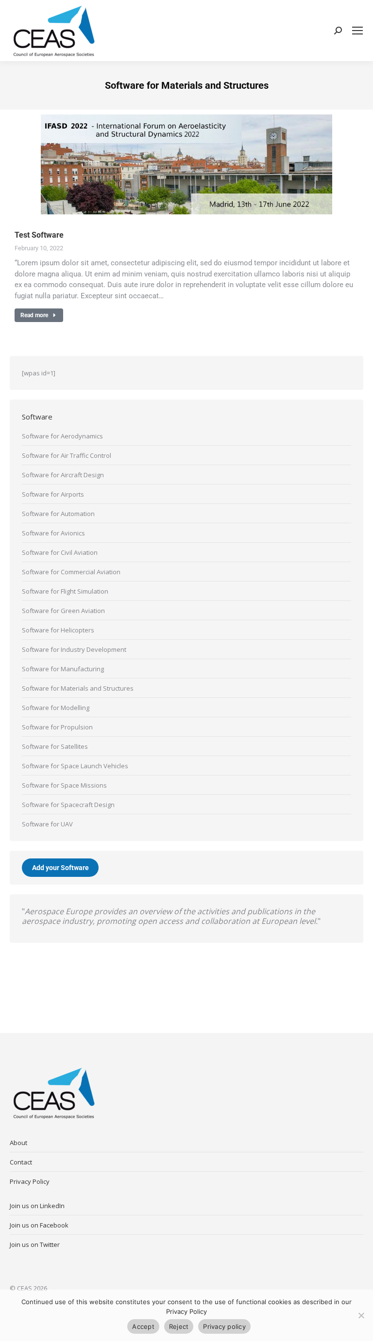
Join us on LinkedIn (37, 1205)
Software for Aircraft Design (63, 474)
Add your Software (60, 868)
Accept (143, 1326)
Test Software (39, 235)
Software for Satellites (55, 746)
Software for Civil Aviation (60, 552)
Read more (34, 315)
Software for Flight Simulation (65, 591)
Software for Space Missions (64, 785)
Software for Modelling (55, 707)
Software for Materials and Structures (78, 688)
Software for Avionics (53, 533)
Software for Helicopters (58, 630)
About (18, 1142)
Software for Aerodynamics (62, 436)
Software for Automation (58, 513)
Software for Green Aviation (63, 610)
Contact (21, 1162)
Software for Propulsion (57, 727)
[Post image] (186, 164)
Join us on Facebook (39, 1225)
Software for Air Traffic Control (66, 455)
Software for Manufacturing (63, 668)
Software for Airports (53, 494)
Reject (179, 1326)
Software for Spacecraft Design (68, 804)
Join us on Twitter (35, 1244)
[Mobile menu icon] (357, 30)
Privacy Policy (30, 1181)
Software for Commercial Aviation (71, 571)
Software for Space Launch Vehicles (75, 765)
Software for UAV (47, 824)
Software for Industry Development (74, 649)
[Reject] (361, 1315)
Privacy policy (224, 1326)
